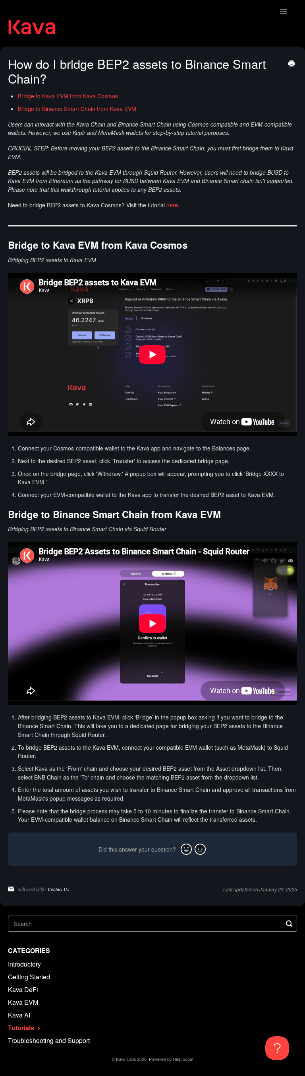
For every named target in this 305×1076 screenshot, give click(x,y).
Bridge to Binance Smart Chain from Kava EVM (77, 109)
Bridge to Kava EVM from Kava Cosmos (68, 96)
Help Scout (183, 1059)
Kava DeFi (23, 989)
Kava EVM (23, 1002)
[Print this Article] (291, 64)
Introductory (24, 964)
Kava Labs (126, 1059)
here (172, 205)
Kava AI (19, 1014)
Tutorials (22, 1027)
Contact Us (58, 889)
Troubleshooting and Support (49, 1040)
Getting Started (29, 976)
